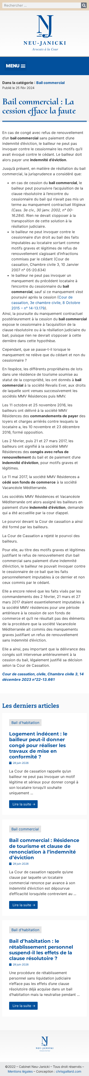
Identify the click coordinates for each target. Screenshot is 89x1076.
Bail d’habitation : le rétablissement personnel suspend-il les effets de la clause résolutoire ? (41, 949)
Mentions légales (20, 1071)
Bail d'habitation (25, 722)
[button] (16, 66)
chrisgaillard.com (68, 1071)
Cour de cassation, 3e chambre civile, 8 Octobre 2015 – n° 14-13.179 (45, 302)
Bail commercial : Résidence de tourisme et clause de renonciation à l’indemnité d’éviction (44, 848)
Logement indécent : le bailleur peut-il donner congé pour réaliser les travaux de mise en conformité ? (38, 745)
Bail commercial (50, 82)
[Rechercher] (84, 5)
